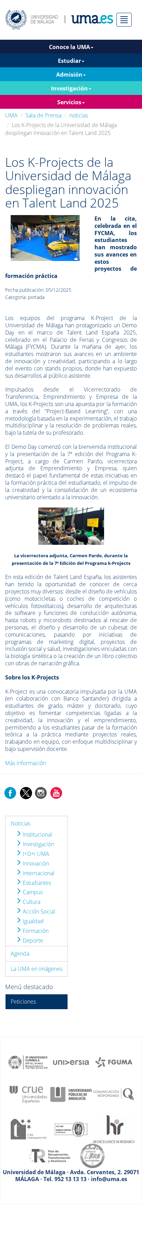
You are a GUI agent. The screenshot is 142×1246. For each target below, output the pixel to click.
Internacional (37, 873)
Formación (35, 931)
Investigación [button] (69, 88)
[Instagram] (41, 792)
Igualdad (32, 921)
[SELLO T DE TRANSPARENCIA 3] (28, 1128)
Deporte (32, 940)
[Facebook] (10, 792)
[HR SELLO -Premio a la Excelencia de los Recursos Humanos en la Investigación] (113, 1128)
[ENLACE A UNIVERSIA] (71, 1061)
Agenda (20, 953)
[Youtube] (56, 792)
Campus (32, 892)
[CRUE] (28, 1094)
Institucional (36, 834)
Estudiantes (36, 883)
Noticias (20, 823)
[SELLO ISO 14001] (71, 1128)
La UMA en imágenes (36, 969)
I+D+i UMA (35, 854)
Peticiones (23, 1001)
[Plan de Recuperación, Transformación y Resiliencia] (49, 1155)
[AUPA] (71, 1094)
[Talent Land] (45, 237)
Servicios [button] (69, 102)
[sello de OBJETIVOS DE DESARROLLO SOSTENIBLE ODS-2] (28, 1061)
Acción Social (38, 911)
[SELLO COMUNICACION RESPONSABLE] (113, 1094)
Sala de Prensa (43, 115)
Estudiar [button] (69, 61)
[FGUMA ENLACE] (113, 1061)
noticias (78, 115)
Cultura (30, 902)
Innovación (35, 863)
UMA (11, 115)
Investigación (37, 844)
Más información (25, 763)
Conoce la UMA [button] (69, 47)
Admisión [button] (69, 74)
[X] (26, 792)
